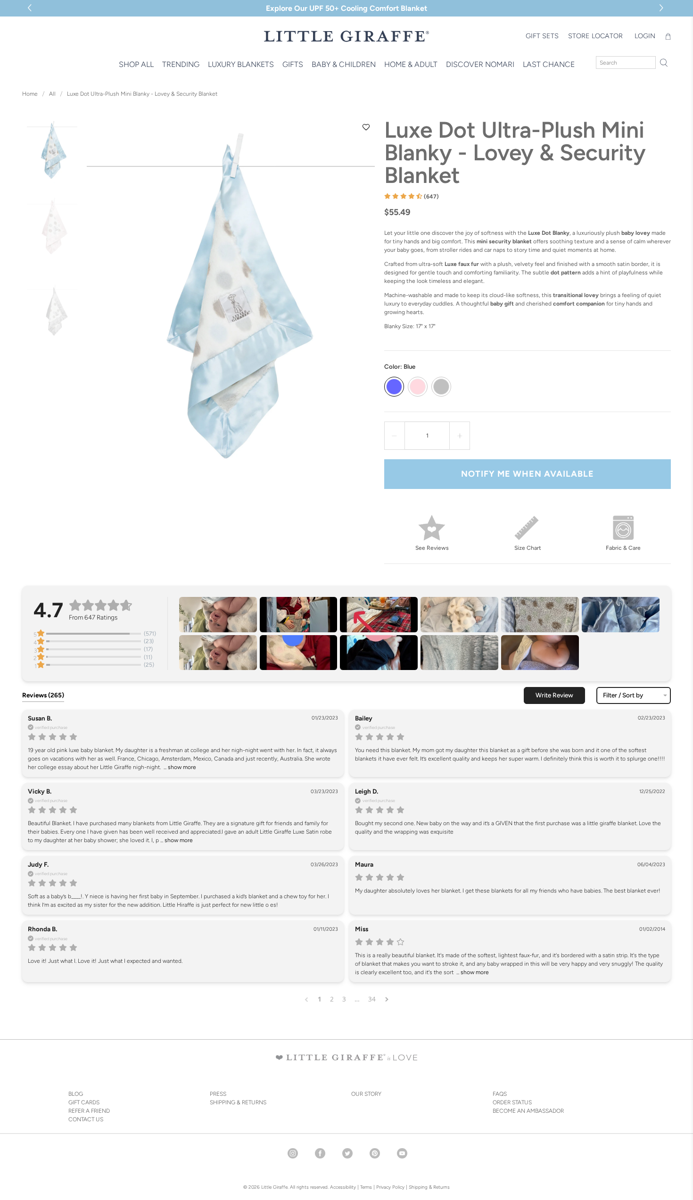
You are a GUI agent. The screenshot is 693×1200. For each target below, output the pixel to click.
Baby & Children (344, 64)
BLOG (75, 1094)
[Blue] (394, 387)
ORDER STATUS (512, 1102)
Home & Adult (410, 64)
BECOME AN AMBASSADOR (528, 1111)
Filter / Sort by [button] (623, 695)
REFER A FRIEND (89, 1111)
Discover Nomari (480, 64)
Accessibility (343, 1187)
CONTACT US (85, 1119)
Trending (180, 64)
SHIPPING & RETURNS (238, 1102)
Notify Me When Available (527, 474)
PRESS (218, 1094)
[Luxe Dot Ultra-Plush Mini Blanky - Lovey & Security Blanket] (230, 310)
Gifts (292, 64)
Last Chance (549, 64)
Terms (366, 1187)
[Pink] (418, 387)
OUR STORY (366, 1094)
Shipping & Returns (429, 1187)
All (52, 94)
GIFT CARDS (83, 1102)
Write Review (554, 695)
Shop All (136, 64)
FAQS (500, 1094)
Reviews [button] (43, 695)
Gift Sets (542, 36)
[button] (663, 8)
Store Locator (595, 36)
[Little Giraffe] (346, 36)
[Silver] (441, 387)
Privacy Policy (389, 1187)
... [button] (179, 767)
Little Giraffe (274, 1187)
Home (30, 94)
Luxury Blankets (241, 64)
